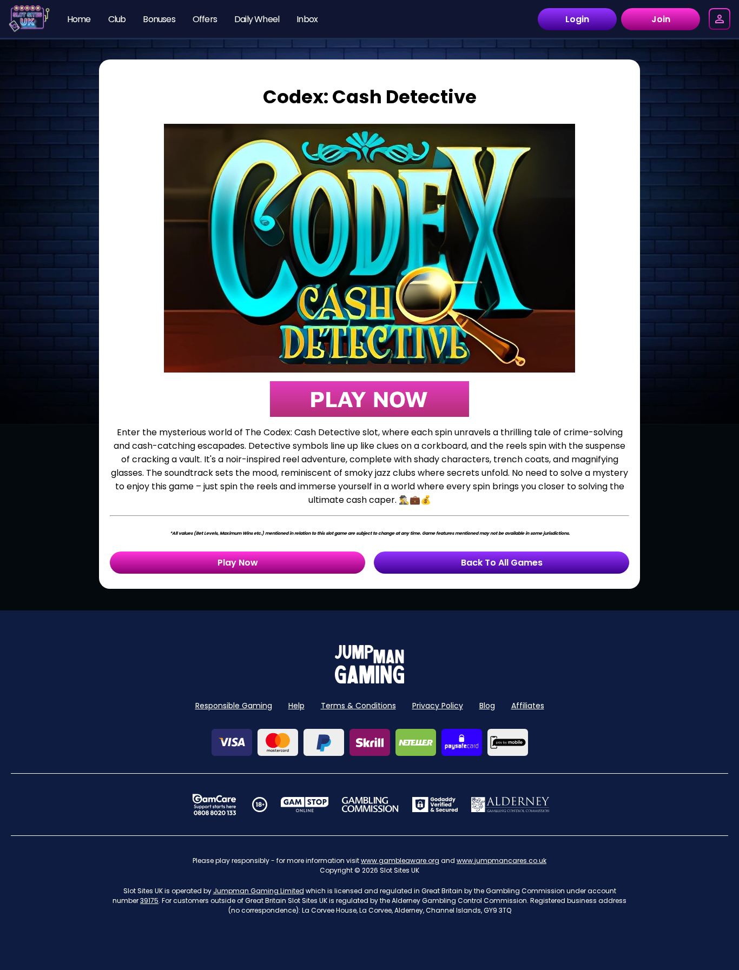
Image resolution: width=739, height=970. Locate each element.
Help (296, 705)
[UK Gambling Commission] (370, 804)
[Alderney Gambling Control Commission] (510, 804)
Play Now (237, 562)
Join (660, 19)
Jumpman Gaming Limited (258, 890)
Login (577, 19)
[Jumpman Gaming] (369, 680)
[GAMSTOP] (305, 804)
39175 (149, 900)
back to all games (502, 562)
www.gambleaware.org (400, 860)
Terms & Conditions (358, 705)
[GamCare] (214, 804)
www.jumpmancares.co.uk (501, 860)
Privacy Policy (437, 705)
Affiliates (527, 705)
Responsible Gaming (233, 705)
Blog (487, 705)
